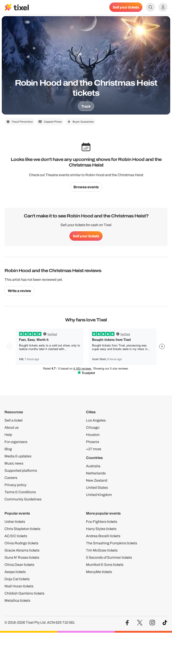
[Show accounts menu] (163, 7)
